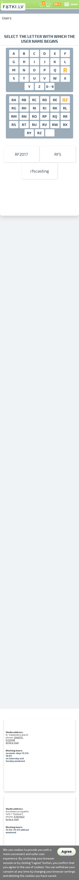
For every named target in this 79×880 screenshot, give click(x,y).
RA (14, 100)
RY (29, 133)
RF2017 (21, 154)
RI (34, 108)
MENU (74, 4)
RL (65, 108)
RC (34, 100)
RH (24, 108)
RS (14, 124)
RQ (54, 116)
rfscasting (39, 171)
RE (55, 100)
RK (55, 108)
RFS (57, 154)
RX (65, 124)
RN (24, 116)
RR (65, 116)
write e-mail (12, 742)
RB (24, 100)
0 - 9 (50, 86)
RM (14, 116)
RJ (44, 108)
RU (34, 124)
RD (44, 100)
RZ (39, 133)
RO (34, 116)
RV (44, 124)
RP (44, 116)
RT (24, 124)
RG (14, 108)
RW (55, 124)
